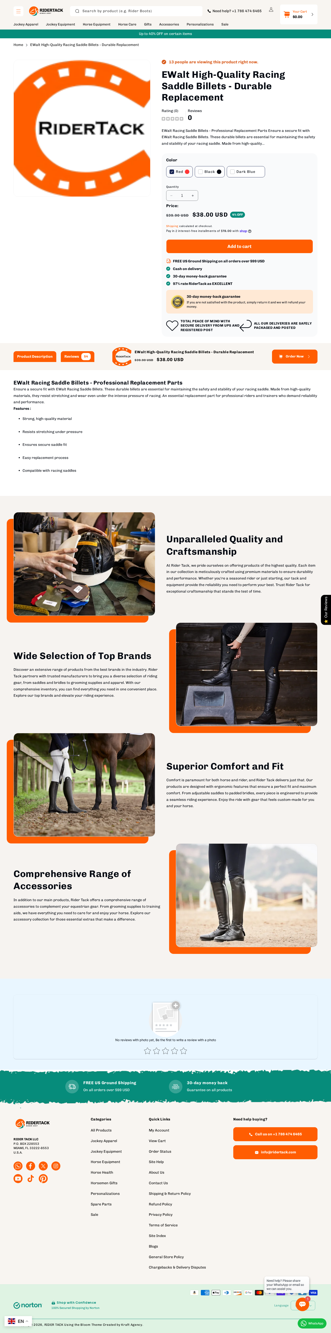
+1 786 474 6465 (247, 11)
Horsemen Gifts (104, 1183)
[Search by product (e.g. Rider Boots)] (77, 11)
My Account (159, 1130)
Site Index (157, 1236)
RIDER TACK (53, 1325)
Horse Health (102, 1172)
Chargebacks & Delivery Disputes (177, 1267)
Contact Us (158, 1183)
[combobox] (136, 11)
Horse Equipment (105, 1162)
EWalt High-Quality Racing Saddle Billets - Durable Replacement (84, 45)
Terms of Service (163, 1225)
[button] (18, 11)
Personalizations (105, 1193)
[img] (172, 118)
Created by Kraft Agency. (123, 1325)
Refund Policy (160, 1204)
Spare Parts (101, 1204)
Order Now (294, 356)
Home (18, 45)
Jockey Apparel (104, 1141)
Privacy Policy (160, 1214)
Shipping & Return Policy (170, 1193)
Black (209, 171)
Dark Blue (245, 171)
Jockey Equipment (106, 1151)
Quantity (172, 186)
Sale (94, 1214)
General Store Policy (166, 1257)
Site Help (156, 1162)
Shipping (172, 226)
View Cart (157, 1141)
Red (179, 171)
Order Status (160, 1151)
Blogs (153, 1246)
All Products (101, 1130)
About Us (156, 1172)
